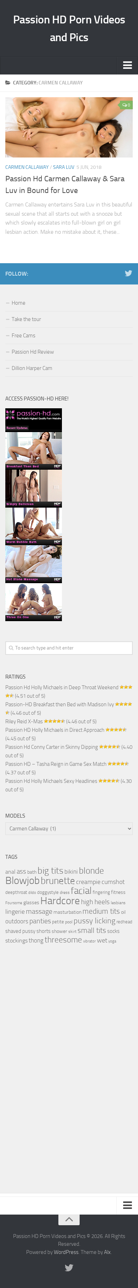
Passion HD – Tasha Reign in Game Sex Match (56, 764)
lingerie (15, 912)
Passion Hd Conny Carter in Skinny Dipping (51, 747)
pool (69, 921)
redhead (124, 921)
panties (40, 921)
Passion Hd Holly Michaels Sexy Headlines (51, 781)
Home (18, 303)
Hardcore (60, 901)
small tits (91, 930)
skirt (72, 931)
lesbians (118, 902)
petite (58, 921)
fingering (101, 892)
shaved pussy (20, 931)
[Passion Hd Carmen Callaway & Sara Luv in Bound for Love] (69, 127)
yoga (112, 941)
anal (10, 871)
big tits (50, 870)
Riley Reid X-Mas (24, 721)
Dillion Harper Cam (32, 368)
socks (113, 931)
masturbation (67, 912)
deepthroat (16, 892)
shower (59, 931)
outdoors (16, 921)
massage (39, 911)
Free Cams (23, 335)
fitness (118, 892)
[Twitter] (128, 273)
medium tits (101, 911)
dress (65, 892)
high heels (95, 902)
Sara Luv (63, 167)
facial (81, 890)
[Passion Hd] (33, 619)
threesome (63, 940)
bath (31, 872)
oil (123, 912)
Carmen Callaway (27, 167)
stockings (16, 940)
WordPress (66, 1252)
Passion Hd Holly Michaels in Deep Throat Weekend (62, 687)
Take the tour (26, 319)
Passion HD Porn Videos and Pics (69, 28)
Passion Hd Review (33, 352)
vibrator (89, 941)
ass (21, 871)
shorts (43, 931)
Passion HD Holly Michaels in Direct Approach (54, 730)
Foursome (13, 902)
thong (36, 940)
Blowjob (22, 880)
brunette (58, 880)
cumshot (113, 882)
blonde (91, 871)
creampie (88, 882)
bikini (71, 871)
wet (102, 940)
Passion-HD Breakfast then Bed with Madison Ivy (59, 704)
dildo (32, 892)
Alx (107, 1252)
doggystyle (48, 892)
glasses (31, 902)
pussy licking (94, 920)
